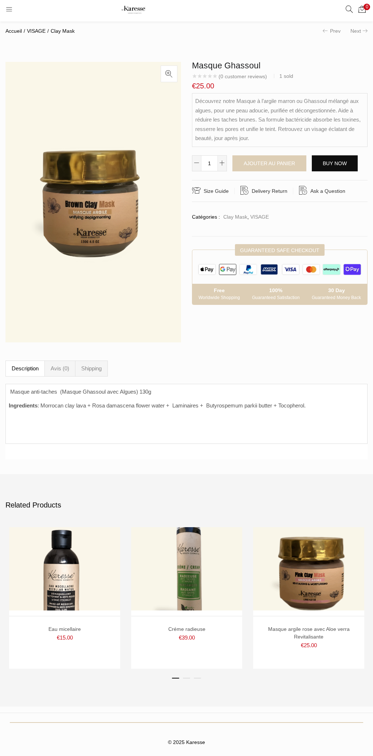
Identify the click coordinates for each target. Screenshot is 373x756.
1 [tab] (175, 678)
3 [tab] (197, 678)
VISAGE (36, 31)
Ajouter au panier (269, 163)
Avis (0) (60, 368)
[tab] (25, 369)
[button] (362, 9)
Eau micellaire (64, 629)
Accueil (13, 31)
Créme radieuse (186, 629)
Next (355, 31)
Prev (335, 31)
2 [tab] (186, 678)
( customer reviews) (243, 76)
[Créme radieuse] (186, 568)
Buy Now (335, 163)
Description (25, 368)
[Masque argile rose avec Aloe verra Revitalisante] (308, 568)
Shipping (91, 368)
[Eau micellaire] (64, 568)
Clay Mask (63, 31)
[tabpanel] (64, 598)
